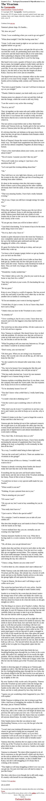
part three (12, 781)
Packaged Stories (23, 799)
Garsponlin (9, 7)
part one (12, 23)
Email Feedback (6, 9)
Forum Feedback (18, 9)
